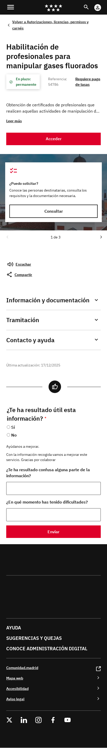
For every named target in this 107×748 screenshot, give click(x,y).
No (14, 435)
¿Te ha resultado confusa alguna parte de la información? (48, 472)
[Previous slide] (7, 237)
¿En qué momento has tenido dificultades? (47, 502)
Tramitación (22, 319)
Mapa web (14, 678)
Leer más (14, 120)
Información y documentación (48, 300)
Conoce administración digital (46, 649)
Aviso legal (15, 698)
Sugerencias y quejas (34, 638)
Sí (13, 427)
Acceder (54, 138)
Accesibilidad (17, 688)
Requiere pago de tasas (87, 81)
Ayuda (13, 628)
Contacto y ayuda (30, 340)
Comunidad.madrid (22, 667)
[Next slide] (101, 237)
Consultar (53, 211)
